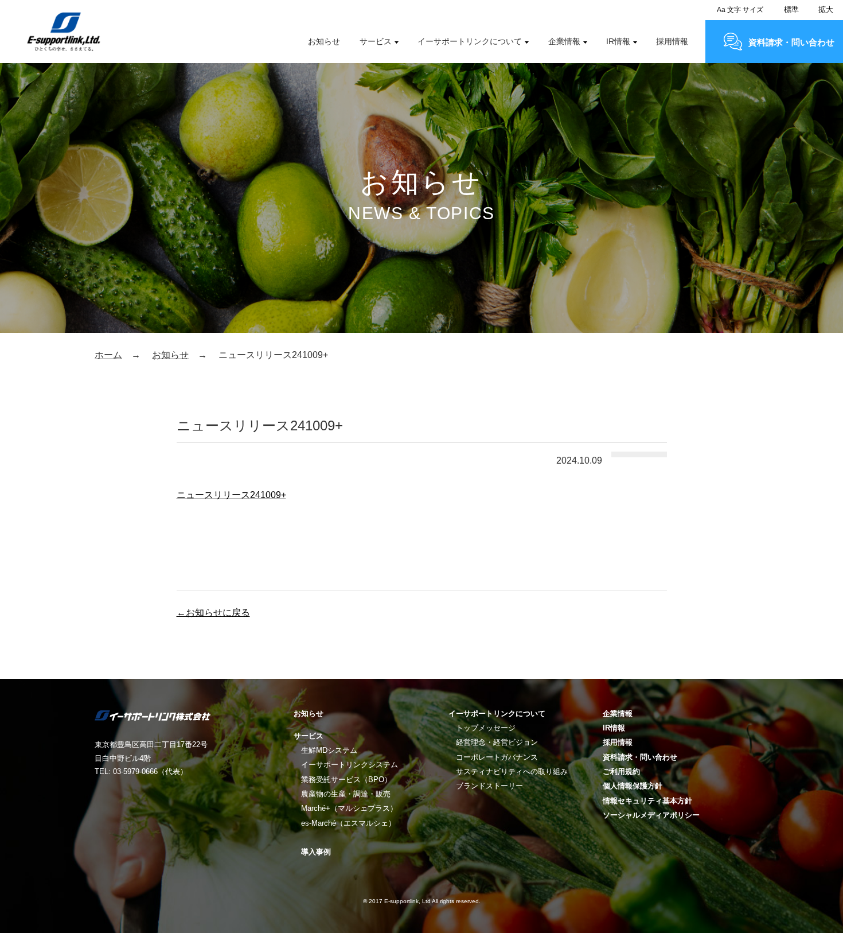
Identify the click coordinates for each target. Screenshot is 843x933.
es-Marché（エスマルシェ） (348, 823)
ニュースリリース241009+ (231, 495)
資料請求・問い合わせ (791, 42)
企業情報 (564, 41)
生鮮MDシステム (329, 750)
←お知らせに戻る (213, 612)
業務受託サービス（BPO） (346, 779)
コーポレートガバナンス (497, 757)
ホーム (108, 355)
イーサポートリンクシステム (349, 764)
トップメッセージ (486, 728)
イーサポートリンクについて (469, 41)
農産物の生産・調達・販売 (346, 794)
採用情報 (672, 41)
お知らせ (324, 41)
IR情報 (618, 41)
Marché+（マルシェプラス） (349, 808)
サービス (376, 41)
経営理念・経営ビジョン (497, 742)
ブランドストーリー (489, 786)
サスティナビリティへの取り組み (512, 771)
